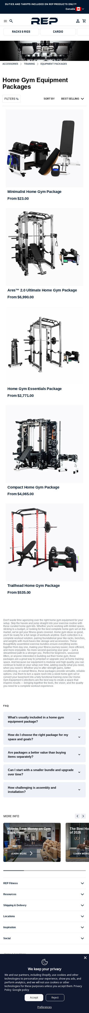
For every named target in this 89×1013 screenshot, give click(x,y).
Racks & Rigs (21, 32)
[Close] (85, 958)
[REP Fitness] (44, 21)
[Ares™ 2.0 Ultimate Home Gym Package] (44, 247)
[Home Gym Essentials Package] (44, 345)
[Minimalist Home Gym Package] (44, 148)
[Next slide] (83, 816)
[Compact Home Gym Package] (44, 444)
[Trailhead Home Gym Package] (44, 542)
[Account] (77, 21)
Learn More (19, 853)
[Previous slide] (77, 816)
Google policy (20, 990)
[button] (5, 21)
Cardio (58, 32)
